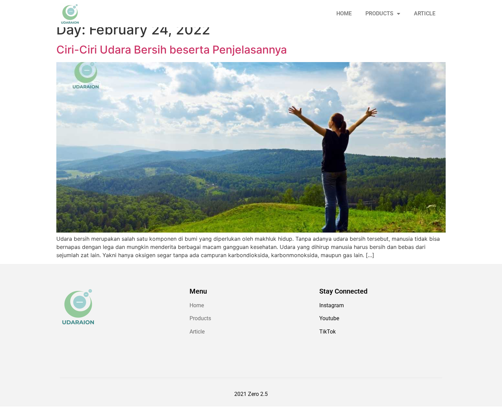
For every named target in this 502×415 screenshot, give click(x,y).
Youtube (329, 318)
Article (197, 331)
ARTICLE (424, 13)
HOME (344, 13)
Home (197, 305)
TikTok (327, 331)
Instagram (331, 305)
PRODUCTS (379, 13)
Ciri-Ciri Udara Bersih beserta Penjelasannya (171, 49)
